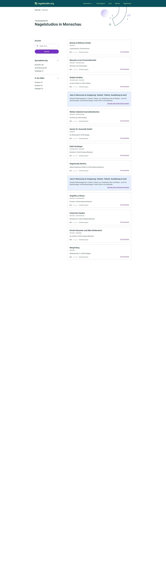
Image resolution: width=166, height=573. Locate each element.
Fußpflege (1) (39, 71)
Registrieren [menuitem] (127, 3)
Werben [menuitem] (117, 3)
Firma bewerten (124, 52)
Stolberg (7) (39, 82)
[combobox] (47, 46)
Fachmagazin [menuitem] (100, 3)
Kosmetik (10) (39, 65)
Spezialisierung (41, 60)
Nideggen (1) (39, 88)
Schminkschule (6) (41, 68)
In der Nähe (39, 78)
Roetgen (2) (39, 85)
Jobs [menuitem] (110, 3)
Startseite (37, 10)
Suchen (46, 51)
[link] (99, 47)
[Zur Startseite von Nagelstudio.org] (44, 3)
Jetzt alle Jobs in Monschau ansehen (118, 103)
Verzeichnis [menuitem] (86, 3)
